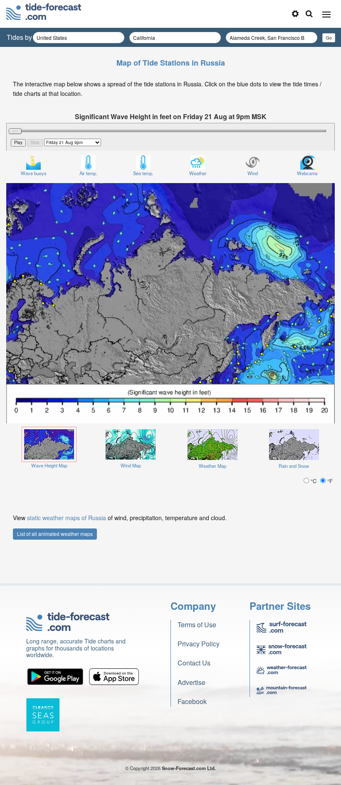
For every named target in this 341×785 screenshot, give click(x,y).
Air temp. (88, 173)
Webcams (307, 173)
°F (329, 481)
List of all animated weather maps (55, 533)
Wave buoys (34, 173)
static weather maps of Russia (66, 518)
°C (313, 481)
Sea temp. (143, 173)
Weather (198, 173)
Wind (252, 173)
